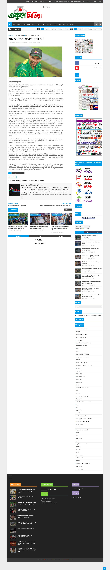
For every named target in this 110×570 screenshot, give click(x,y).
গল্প (77, 435)
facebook (49, 1)
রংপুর (77, 351)
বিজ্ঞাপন (78, 460)
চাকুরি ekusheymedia (82, 444)
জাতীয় (14, 24)
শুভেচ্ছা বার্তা (79, 427)
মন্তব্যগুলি (97, 232)
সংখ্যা (100, 1)
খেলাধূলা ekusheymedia (18, 35)
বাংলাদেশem (79, 340)
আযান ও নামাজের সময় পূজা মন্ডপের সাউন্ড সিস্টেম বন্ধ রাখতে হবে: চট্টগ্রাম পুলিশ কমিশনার (26, 491)
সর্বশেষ (79, 232)
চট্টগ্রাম (29, 29)
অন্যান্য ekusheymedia (82, 396)
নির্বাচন (77, 390)
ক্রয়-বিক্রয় (79, 466)
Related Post (13, 209)
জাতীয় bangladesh (81, 345)
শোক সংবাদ (78, 393)
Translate (86, 228)
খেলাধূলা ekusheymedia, (34, 42)
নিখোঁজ (77, 452)
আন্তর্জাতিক (19, 24)
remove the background (77, 1)
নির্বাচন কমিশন (79, 379)
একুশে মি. (94, 1)
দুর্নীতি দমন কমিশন (80, 458)
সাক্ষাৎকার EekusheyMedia (83, 463)
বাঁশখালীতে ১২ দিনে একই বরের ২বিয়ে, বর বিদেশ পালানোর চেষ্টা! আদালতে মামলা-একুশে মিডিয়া (27, 550)
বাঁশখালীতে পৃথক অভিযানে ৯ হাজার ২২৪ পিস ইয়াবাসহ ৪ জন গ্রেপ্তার (76, 29)
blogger (18, 236)
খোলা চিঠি (78, 449)
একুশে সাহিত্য (79, 438)
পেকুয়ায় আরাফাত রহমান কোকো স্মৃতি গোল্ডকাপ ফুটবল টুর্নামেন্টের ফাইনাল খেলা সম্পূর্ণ (39, 227)
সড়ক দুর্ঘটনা (79, 371)
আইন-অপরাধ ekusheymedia (84, 365)
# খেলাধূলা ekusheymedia (18, 173)
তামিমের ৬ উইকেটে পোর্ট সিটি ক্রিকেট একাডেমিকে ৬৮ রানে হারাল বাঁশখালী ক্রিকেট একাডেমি (17, 227)
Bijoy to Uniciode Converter (61, 1)
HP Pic (88, 1)
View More (68, 209)
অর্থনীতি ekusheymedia (82, 387)
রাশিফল (54, 24)
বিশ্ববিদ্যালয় (79, 399)
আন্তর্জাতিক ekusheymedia (83, 343)
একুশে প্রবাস (79, 410)
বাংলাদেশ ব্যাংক (79, 469)
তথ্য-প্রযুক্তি (27, 24)
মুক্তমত (72, 24)
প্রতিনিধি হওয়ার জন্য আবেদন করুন (38, 1)
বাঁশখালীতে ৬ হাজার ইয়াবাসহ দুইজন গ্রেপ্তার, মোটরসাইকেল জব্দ (43, 29)
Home (27, 1)
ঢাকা (77, 348)
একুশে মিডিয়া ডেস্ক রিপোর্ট (82, 430)
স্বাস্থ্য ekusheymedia (82, 421)
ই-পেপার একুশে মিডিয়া (81, 337)
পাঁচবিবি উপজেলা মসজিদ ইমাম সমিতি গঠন (26, 528)
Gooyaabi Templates (68, 560)
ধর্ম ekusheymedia (81, 416)
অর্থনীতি (44, 24)
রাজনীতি (33, 24)
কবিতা (77, 404)
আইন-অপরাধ (65, 24)
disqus (39, 236)
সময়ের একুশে (79, 373)
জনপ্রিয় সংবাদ (88, 232)
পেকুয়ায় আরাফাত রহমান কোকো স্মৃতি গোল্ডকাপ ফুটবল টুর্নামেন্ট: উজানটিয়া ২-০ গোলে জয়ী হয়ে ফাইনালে (60, 228)
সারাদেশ (38, 24)
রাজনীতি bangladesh (82, 334)
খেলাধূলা (49, 24)
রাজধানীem (79, 382)
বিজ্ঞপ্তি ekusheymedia (82, 362)
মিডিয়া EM (78, 368)
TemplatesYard (50, 560)
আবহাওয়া (78, 446)
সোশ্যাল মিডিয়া (79, 424)
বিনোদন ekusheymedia (82, 354)
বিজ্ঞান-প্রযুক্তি (79, 455)
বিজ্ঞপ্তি (59, 24)
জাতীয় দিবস (78, 413)
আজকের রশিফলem (80, 376)
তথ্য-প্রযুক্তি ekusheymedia (84, 418)
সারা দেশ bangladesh (82, 329)
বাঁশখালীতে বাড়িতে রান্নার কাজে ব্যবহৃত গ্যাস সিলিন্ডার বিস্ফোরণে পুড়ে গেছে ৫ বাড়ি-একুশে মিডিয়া (27, 543)
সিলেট (77, 407)
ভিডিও (77, 441)
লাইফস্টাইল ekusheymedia (83, 402)
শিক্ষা (77, 385)
